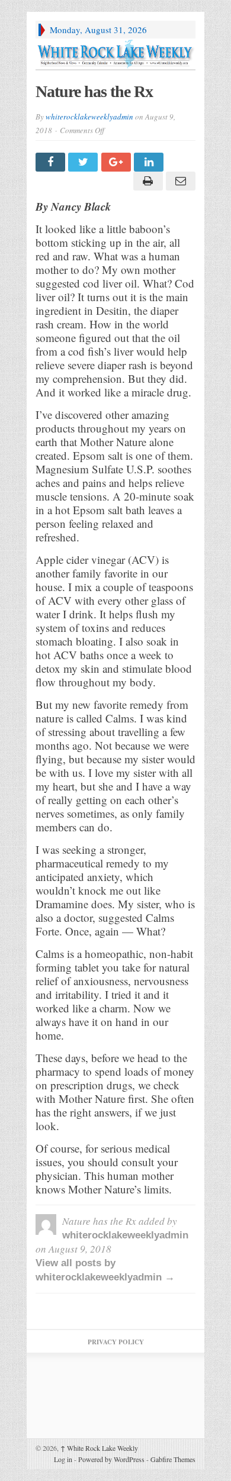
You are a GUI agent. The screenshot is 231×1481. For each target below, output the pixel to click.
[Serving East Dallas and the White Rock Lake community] (115, 53)
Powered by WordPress (111, 1459)
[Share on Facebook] (52, 162)
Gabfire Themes (172, 1459)
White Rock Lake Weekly (99, 1448)
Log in (63, 1459)
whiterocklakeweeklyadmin (89, 116)
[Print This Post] (146, 181)
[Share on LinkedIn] (150, 162)
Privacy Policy (116, 1342)
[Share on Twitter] (84, 162)
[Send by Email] (179, 181)
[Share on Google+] (117, 162)
